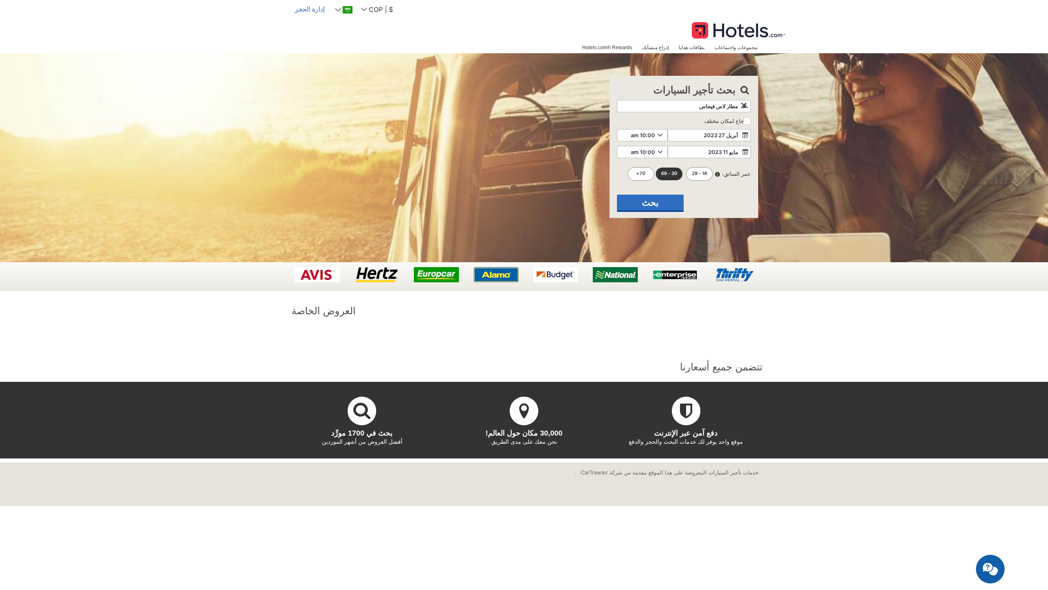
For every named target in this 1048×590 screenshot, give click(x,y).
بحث (650, 202)
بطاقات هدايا (692, 47)
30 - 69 (669, 173)
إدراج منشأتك (655, 47)
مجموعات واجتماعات (735, 47)
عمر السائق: (736, 173)
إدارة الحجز (310, 9)
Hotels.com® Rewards (607, 47)
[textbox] (684, 106)
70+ (640, 173)
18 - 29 (699, 173)
